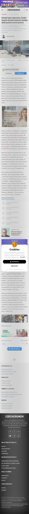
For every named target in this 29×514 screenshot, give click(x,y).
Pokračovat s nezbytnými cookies (14, 269)
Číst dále (22, 257)
